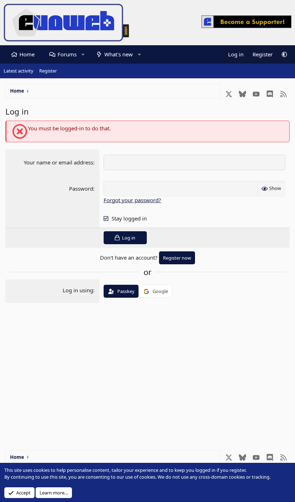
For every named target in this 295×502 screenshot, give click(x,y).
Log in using (78, 290)
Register (48, 71)
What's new (118, 54)
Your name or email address (58, 162)
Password (81, 188)
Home (27, 54)
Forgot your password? (132, 200)
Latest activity (18, 71)
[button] (82, 54)
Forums (67, 54)
